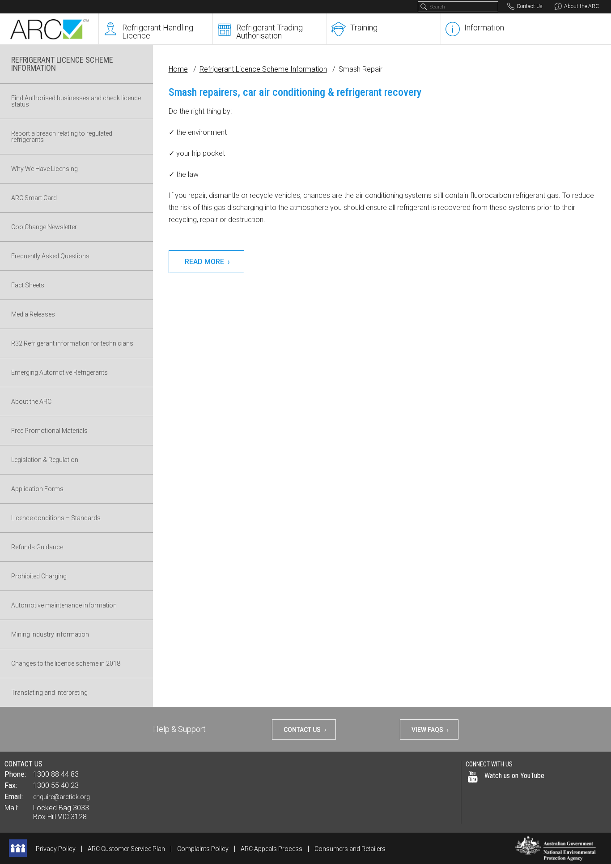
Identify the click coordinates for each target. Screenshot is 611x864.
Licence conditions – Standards (56, 518)
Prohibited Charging (39, 576)
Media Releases (33, 314)
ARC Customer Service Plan (126, 848)
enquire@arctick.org (61, 796)
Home (178, 69)
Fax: (10, 785)
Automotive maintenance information (64, 605)
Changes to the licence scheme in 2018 (65, 663)
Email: (13, 796)
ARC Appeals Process (271, 848)
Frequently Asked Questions (50, 256)
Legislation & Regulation (44, 459)
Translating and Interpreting (49, 692)
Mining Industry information (50, 634)
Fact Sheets (27, 285)
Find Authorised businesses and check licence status (76, 101)
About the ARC (31, 401)
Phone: (15, 774)
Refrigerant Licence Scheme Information (263, 69)
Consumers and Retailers (350, 848)
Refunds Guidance (37, 547)
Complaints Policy (203, 848)
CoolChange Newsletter (44, 227)
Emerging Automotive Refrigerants (59, 372)
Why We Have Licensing (44, 168)
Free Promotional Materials (49, 430)
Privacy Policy (56, 848)
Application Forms (37, 488)
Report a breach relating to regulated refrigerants (61, 136)
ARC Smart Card (34, 197)
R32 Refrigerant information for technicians (72, 343)
